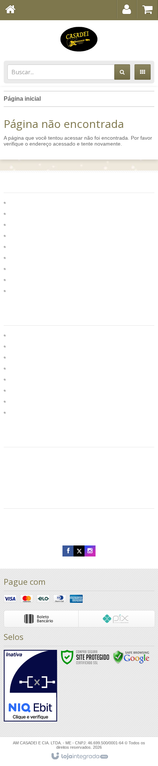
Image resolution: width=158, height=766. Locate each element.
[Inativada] (30, 686)
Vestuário (20, 401)
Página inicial (22, 99)
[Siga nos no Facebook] (67, 551)
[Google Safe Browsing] (131, 657)
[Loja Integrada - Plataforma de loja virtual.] (79, 756)
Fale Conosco (26, 335)
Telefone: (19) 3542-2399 (38, 516)
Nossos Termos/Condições (43, 412)
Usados (20, 290)
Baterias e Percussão (38, 224)
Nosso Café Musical (34, 390)
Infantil (18, 246)
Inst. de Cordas (29, 202)
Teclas (18, 279)
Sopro (18, 268)
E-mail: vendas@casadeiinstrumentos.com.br (62, 531)
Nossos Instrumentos (35, 368)
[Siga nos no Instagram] (90, 551)
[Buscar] (122, 72)
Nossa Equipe (27, 379)
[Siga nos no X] (79, 551)
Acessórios (24, 235)
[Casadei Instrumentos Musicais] (79, 38)
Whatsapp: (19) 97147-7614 (41, 523)
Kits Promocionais (33, 257)
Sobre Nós (22, 346)
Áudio (17, 213)
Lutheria (19, 357)
